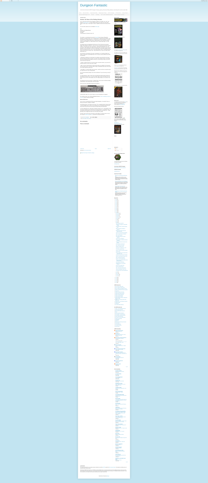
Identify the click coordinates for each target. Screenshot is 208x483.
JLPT (125, 101)
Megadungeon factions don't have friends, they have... (121, 231)
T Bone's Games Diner (118, 340)
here (123, 103)
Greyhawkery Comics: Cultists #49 (120, 441)
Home (80, 12)
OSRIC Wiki (117, 320)
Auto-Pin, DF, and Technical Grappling (121, 232)
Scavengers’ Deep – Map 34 (119, 392)
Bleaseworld (117, 433)
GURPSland (117, 303)
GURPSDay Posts (117, 171)
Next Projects (117, 374)
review (87, 118)
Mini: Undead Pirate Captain (120, 245)
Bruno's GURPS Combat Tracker (120, 287)
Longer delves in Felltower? (120, 238)
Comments (117, 150)
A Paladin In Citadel (118, 387)
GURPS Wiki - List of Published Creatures (121, 301)
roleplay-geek (117, 407)
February (117, 274)
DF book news (118, 251)
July (116, 219)
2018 (116, 209)
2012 (116, 281)
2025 (116, 200)
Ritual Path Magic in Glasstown (119, 338)
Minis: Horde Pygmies (119, 235)
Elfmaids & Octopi (118, 427)
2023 (116, 203)
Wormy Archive (117, 326)
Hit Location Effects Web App (119, 304)
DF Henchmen (118, 12)
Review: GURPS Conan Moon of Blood (121, 250)
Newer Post (82, 148)
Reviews (92, 14)
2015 (116, 277)
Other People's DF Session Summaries (120, 167)
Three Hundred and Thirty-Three (120, 348)
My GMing (97, 14)
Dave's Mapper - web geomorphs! (120, 314)
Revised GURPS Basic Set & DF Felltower (121, 181)
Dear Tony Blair (117, 403)
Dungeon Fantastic (93, 5)
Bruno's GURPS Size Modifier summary (121, 288)
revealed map (87, 114)
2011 (116, 282)
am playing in (116, 67)
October (117, 215)
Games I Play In (125, 12)
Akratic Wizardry (118, 454)
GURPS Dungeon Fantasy (119, 296)
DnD (83, 118)
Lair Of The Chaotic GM (119, 360)
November (117, 214)
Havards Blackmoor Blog (119, 450)
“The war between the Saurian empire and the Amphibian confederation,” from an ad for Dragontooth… (120, 400)
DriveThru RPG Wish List (118, 123)
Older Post (109, 148)
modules (85, 118)
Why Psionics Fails (117, 444)
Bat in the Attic (117, 436)
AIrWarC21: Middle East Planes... (119, 434)
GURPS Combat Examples (119, 295)
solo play (90, 118)
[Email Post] (90, 117)
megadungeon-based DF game (122, 49)
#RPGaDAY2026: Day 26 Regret (119, 371)
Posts (116, 148)
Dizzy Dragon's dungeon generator (120, 315)
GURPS (104, 467)
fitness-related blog (122, 104)
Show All (127, 366)
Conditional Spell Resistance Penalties (121, 254)
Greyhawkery (117, 440)
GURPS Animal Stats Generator (119, 293)
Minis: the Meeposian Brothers (120, 257)
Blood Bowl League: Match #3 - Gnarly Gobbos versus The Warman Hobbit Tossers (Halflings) (120, 413)
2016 (116, 212)
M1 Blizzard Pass (86, 22)
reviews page (97, 26)
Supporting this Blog (93, 12)
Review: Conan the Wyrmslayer (120, 258)
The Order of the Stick (118, 325)
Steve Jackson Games (112, 467)
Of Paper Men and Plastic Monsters (120, 337)
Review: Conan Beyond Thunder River (121, 256)
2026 (116, 199)
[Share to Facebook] (95, 117)
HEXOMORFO (117, 319)
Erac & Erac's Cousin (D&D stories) (120, 317)
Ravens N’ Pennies (118, 344)
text (91, 114)
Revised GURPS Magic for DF (84, 14)
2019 (116, 208)
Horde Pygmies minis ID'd (120, 223)
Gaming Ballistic (117, 356)
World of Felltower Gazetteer (119, 14)
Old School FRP (117, 398)
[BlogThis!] (93, 117)
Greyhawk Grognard (118, 447)
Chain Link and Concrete (119, 330)
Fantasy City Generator (118, 318)
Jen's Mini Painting (118, 373)
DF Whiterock (117, 333)
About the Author (86, 12)
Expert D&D (97, 37)
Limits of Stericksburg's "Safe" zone (121, 269)
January (117, 275)
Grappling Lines (117, 361)
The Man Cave (117, 380)
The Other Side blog (118, 370)
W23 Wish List (116, 122)
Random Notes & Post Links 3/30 (120, 186)
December (117, 213)
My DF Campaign (111, 12)
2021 (116, 205)
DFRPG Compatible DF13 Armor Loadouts (121, 289)
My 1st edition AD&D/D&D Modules (107, 14)
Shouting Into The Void (118, 383)
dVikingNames (117, 364)
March (117, 273)
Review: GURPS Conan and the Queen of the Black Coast (122, 253)
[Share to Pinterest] (96, 117)
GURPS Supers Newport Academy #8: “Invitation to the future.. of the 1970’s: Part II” (121, 353)
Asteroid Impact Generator (119, 309)
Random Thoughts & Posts (120, 246)
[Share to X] (94, 117)
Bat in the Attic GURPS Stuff (119, 286)
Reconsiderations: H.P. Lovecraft (119, 431)
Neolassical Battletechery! (118, 331)
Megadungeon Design (102, 12)
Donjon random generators (119, 316)
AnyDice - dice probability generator (120, 308)
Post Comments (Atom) (87, 150)
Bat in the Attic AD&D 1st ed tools (120, 310)
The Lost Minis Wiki (118, 324)
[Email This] (92, 117)
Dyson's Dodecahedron (119, 391)
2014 (116, 278)
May (116, 222)
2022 (116, 204)
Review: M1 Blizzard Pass (120, 266)
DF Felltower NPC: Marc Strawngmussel (122, 270)
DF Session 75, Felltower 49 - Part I (121, 247)
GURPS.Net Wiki (117, 302)
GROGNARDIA (117, 430)
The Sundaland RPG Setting (119, 394)
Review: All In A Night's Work (120, 265)
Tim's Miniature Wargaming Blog (120, 411)
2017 (116, 210)
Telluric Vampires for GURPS (119, 349)
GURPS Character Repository (119, 294)
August (117, 218)
